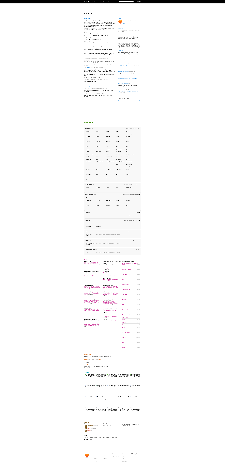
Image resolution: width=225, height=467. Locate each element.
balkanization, (97, 287)
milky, (95, 273)
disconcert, (104, 316)
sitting (107, 174)
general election (119, 149)
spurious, (89, 264)
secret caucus (88, 171)
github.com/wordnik (116, 456)
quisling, (89, 288)
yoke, (92, 309)
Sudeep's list (87, 307)
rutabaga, (106, 301)
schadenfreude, (109, 265)
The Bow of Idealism (88, 285)
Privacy (123, 459)
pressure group (129, 161)
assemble (87, 187)
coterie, (111, 294)
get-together (88, 151)
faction (107, 146)
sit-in (97, 174)
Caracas (87, 223)
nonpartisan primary (130, 154)
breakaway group (99, 133)
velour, (111, 310)
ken (103, 269)
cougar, (110, 321)
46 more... (92, 303)
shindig (117, 171)
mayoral (97, 205)
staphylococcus (88, 226)
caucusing (108, 215)
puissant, (88, 324)
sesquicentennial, (111, 301)
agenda (97, 197)
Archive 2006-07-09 (120, 59)
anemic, (107, 281)
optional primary (109, 156)
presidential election (99, 161)
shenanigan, (93, 263)
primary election (129, 164)
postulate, (86, 275)
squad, (116, 286)
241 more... (107, 269)
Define (116, 14)
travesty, (108, 273)
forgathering (88, 149)
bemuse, (89, 309)
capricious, (86, 311)
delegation (87, 202)
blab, (85, 292)
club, (112, 293)
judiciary (127, 202)
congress (97, 139)
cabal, (117, 293)
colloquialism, (89, 273)
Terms (123, 458)
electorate (118, 202)
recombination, (109, 267)
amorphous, (112, 280)
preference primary (89, 161)
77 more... (114, 304)
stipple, (92, 275)
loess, (85, 262)
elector (107, 202)
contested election (129, 139)
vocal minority (128, 176)
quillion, (111, 273)
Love (139, 14)
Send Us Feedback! (125, 455)
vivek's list (105, 319)
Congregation (105, 291)
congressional (88, 200)
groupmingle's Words (107, 278)
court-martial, (108, 316)
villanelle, (113, 268)
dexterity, (104, 323)
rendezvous (88, 169)
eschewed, (115, 321)
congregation (88, 139)
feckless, (91, 324)
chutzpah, (112, 316)
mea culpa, (114, 267)
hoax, (90, 293)
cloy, (116, 313)
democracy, (89, 300)
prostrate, (95, 309)
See (132, 14)
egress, (111, 287)
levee (127, 151)
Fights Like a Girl (120, 50)
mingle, (110, 281)
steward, (104, 320)
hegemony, (93, 286)
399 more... (106, 317)
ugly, (103, 288)
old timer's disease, (89, 292)
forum (97, 149)
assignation (108, 131)
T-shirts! (95, 461)
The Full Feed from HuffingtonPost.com (123, 65)
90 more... (109, 276)
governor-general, (87, 301)
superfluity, (106, 313)
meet (97, 154)
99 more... (105, 295)
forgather (107, 187)
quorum (97, 166)
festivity (117, 146)
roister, (106, 268)
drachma (104, 276)
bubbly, (85, 273)
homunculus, (116, 303)
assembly (97, 131)
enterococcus (118, 223)
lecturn (97, 264)
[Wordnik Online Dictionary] (87, 1)
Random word (106, 1)
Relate (120, 14)
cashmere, (112, 303)
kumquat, (89, 275)
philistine (115, 316)
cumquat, (88, 323)
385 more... (86, 265)
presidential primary (120, 161)
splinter (127, 174)
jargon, (92, 293)
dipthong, (89, 276)
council (117, 141)
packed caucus (119, 156)
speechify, (86, 288)
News (104, 453)
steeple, (91, 262)
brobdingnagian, (110, 302)
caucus (124, 23)
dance (127, 141)
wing (86, 179)
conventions (108, 200)
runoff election (108, 169)
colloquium (88, 136)
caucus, (113, 279)
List (124, 14)
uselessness (86, 359)
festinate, (116, 268)
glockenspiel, (105, 302)
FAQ (94, 459)
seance (127, 169)
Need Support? (124, 456)
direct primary (108, 144)
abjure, (98, 309)
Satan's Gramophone (88, 291)
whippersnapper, (112, 272)
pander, (117, 287)
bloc (117, 197)
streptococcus (98, 226)
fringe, (117, 320)
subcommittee (88, 207)
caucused (87, 215)
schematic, (88, 262)
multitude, (106, 293)
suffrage (97, 207)
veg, (88, 293)
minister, (98, 302)
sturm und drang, (109, 279)
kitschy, (85, 293)
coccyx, (85, 323)
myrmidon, (108, 303)
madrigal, (104, 287)
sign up (89, 124)
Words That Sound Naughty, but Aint (91, 319)
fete (127, 146)
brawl (87, 133)
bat (105, 288)
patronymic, (114, 275)
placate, (104, 280)
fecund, (96, 292)
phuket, (85, 324)
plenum (107, 159)
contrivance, (116, 280)
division (117, 144)
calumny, (89, 286)
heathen (93, 311)
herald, (107, 321)
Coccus (97, 223)
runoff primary (118, 169)
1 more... (108, 288)
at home (117, 131)
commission (98, 136)
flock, (103, 293)
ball (127, 131)
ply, (103, 313)
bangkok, (92, 323)
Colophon (95, 458)
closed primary (129, 133)
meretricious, (93, 264)
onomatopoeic (108, 304)
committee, (95, 301)
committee (108, 136)
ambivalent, (116, 279)
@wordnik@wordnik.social (107, 459)
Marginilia (105, 263)
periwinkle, (86, 264)
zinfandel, (97, 293)
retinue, (106, 294)
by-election (108, 133)
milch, (94, 293)
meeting (107, 154)
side (127, 171)
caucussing (128, 215)
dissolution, (86, 302)
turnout (117, 176)
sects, (95, 275)
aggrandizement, (109, 315)
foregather (98, 187)
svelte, (113, 273)
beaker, (109, 287)
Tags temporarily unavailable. (89, 235)
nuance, (107, 320)
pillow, (113, 310)
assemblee (88, 131)
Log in (85, 124)
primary (117, 164)
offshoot (87, 156)
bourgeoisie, (110, 313)
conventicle (88, 141)
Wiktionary (88, 67)
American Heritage (90, 425)
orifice (92, 276)
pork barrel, (89, 287)
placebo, (110, 320)
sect (96, 171)
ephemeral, (105, 273)
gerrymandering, (108, 286)
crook (115, 310)
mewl (87, 294)
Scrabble (86, 439)
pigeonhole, (113, 286)
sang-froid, (86, 309)
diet (96, 144)
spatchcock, (86, 325)
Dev (113, 453)
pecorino (95, 325)
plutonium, (108, 272)
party (97, 159)
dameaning (86, 364)
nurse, (97, 273)
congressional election (120, 139)
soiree (117, 174)
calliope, (113, 265)
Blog (104, 455)
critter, (94, 292)
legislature (87, 205)
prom (87, 166)
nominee (117, 205)
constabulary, (93, 287)
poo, (107, 287)
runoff (97, 169)
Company (96, 453)
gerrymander (128, 149)
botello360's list (106, 312)
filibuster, (86, 286)
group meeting (129, 187)
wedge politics (86, 303)
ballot (107, 197)
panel (127, 156)
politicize (128, 159)
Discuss (127, 14)
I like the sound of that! (107, 297)
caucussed (118, 215)
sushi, (112, 321)
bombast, (104, 304)
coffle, (109, 294)
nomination (108, 205)
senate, (85, 300)
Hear (135, 14)
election (87, 146)
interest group (118, 151)
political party (118, 159)
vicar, (106, 310)
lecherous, (104, 315)
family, (104, 294)
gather (117, 187)
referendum (128, 166)
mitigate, (104, 279)
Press (95, 456)
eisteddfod (128, 144)
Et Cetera (124, 453)
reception (118, 166)
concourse (128, 136)
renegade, (90, 311)
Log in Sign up (138, 1)
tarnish (107, 323)
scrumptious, (105, 275)
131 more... (96, 276)
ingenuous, (94, 310)
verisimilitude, (95, 262)
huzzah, (108, 275)
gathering (108, 149)
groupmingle (113, 281)
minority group (119, 154)
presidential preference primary (110, 162)
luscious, (85, 263)
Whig (87, 197)
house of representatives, (95, 300)
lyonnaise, (109, 268)
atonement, (114, 313)
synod (107, 176)
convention (98, 141)
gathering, (114, 293)
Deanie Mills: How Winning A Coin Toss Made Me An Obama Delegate (127, 78)
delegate (128, 200)
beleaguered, (114, 320)
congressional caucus (110, 139)
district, (95, 302)
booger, (114, 287)
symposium (98, 176)
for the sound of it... (107, 307)
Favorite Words (106, 271)
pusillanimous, (90, 325)
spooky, (108, 310)
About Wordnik (96, 455)
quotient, (104, 281)
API (113, 455)
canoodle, (97, 310)
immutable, (86, 310)
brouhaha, (104, 303)
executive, (90, 302)
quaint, (99, 286)
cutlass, (96, 263)
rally (107, 166)
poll (127, 205)
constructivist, (107, 280)
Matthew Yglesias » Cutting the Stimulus (123, 83)
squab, (111, 275)
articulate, (104, 272)
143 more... (98, 311)
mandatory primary (89, 154)
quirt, (85, 294)
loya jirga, (114, 294)
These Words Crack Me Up (108, 285)
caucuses (97, 215)
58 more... (91, 294)
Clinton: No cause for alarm (122, 33)
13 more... (98, 288)
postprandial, (105, 267)
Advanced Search (125, 463)
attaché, (96, 286)
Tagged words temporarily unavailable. (90, 244)
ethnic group (98, 146)
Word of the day (99, 1)
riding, (93, 302)
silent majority (88, 174)
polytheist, (104, 321)
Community (93, 1)
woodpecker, (96, 323)
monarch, (92, 301)
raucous (127, 223)
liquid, (93, 273)
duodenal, (114, 302)
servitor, (104, 268)
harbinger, (89, 263)
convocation (108, 141)
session (107, 171)
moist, (104, 301)
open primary (98, 156)
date (86, 144)
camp (117, 133)
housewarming (98, 151)
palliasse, (98, 324)
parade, (109, 293)
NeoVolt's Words (87, 261)
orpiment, (113, 315)
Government (86, 297)
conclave (117, 136)
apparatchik (93, 288)
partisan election (89, 159)
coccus (107, 223)
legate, (85, 287)
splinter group (88, 176)
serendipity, (105, 265)
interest (107, 151)
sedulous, (90, 310)
